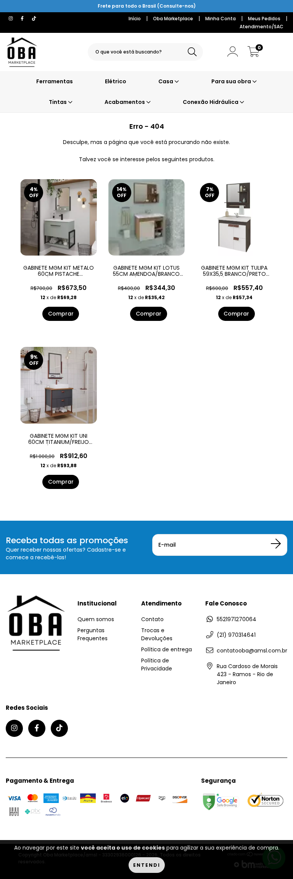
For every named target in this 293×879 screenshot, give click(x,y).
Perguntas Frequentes (92, 634)
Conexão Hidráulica (211, 102)
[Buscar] (192, 52)
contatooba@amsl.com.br (252, 650)
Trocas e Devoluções (156, 634)
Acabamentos (125, 102)
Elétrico (115, 81)
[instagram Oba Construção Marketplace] (11, 18)
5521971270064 (236, 619)
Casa (166, 81)
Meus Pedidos (264, 18)
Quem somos (95, 619)
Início (135, 18)
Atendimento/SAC (261, 26)
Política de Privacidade (156, 664)
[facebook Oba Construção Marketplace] (23, 18)
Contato (152, 619)
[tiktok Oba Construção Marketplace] (34, 18)
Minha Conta (220, 18)
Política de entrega (166, 649)
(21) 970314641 (236, 635)
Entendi (146, 865)
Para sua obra (231, 81)
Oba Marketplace (173, 18)
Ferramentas (54, 81)
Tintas (58, 102)
